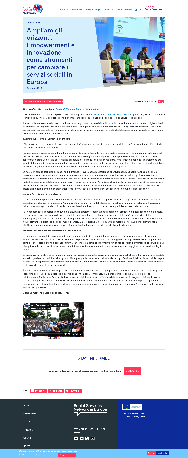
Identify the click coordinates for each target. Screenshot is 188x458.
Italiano (94, 108)
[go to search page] (140, 9)
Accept (151, 453)
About (63, 9)
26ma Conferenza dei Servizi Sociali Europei (113, 114)
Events (108, 9)
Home (30, 22)
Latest (117, 9)
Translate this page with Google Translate (43, 101)
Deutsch (70, 108)
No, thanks (162, 453)
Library (127, 9)
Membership (76, 9)
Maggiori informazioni (67, 455)
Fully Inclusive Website (133, 413)
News (37, 22)
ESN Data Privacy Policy (133, 416)
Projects (99, 9)
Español (60, 108)
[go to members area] (136, 9)
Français (80, 108)
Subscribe (132, 370)
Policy (88, 9)
